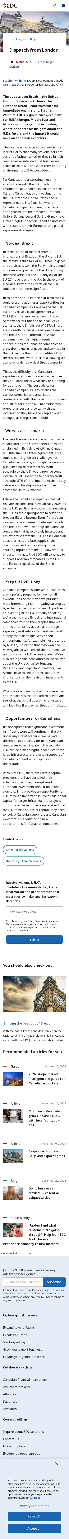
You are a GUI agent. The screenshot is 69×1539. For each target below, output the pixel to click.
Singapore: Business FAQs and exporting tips (47, 1153)
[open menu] (63, 5)
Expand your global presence (24, 1357)
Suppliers (10, 1401)
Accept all (34, 1528)
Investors (10, 1409)
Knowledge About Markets (23, 861)
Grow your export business (22, 1349)
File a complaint (14, 1446)
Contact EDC (12, 1439)
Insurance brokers (16, 1387)
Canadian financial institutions (25, 1379)
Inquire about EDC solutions (23, 1432)
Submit (34, 939)
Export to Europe (15, 1335)
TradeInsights (17, 39)
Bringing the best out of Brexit (26, 1023)
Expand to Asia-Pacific (18, 1327)
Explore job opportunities (21, 1453)
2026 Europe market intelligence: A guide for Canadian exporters (47, 1078)
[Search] (55, 5)
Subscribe (54, 1282)
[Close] (56, 1463)
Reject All (34, 1516)
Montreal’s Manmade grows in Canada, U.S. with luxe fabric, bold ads (44, 1118)
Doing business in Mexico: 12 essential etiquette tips (44, 1193)
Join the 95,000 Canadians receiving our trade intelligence (29, 1272)
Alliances (9, 1394)
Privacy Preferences (34, 1506)
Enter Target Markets (20, 850)
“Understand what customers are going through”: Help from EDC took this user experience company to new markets (34, 1234)
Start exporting (14, 1342)
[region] (34, 1499)
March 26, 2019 (22, 61)
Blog (33, 39)
